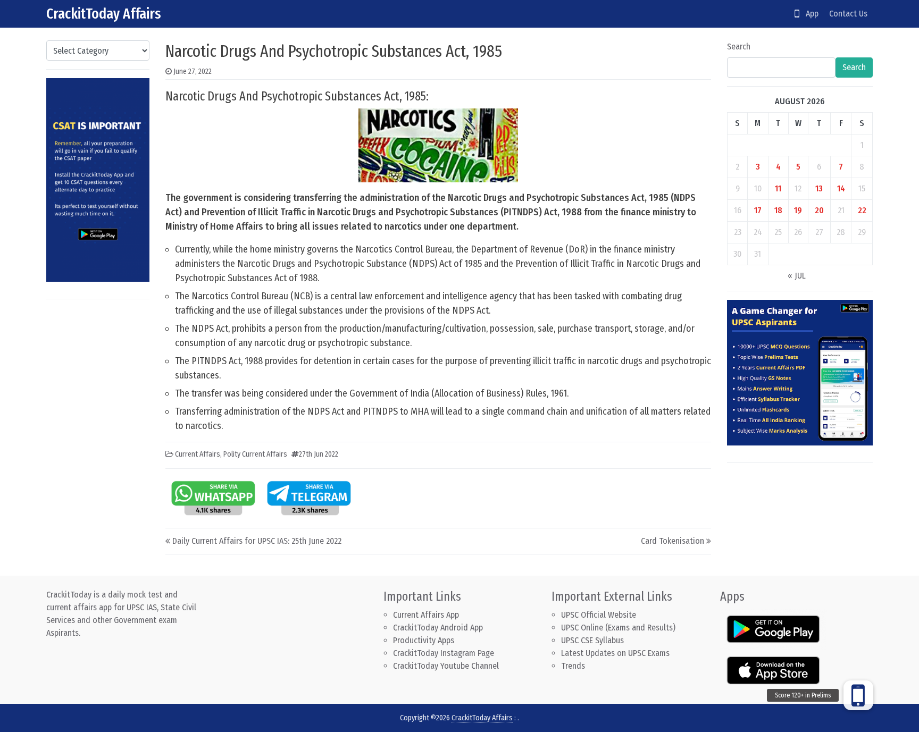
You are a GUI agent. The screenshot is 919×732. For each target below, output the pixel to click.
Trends (573, 666)
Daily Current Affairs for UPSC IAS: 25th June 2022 (256, 541)
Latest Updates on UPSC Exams (615, 653)
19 (798, 210)
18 (778, 210)
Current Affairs (197, 454)
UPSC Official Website (598, 615)
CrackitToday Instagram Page (443, 653)
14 (841, 188)
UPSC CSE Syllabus (593, 640)
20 (819, 210)
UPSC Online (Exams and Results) (618, 627)
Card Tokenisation (672, 541)
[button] (858, 695)
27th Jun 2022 (318, 454)
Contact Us (848, 14)
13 (819, 188)
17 (758, 210)
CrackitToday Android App (438, 627)
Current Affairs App (426, 615)
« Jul (797, 276)
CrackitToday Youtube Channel (446, 666)
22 (862, 210)
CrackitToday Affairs (103, 13)
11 (778, 188)
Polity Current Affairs (255, 454)
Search (738, 46)
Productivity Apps (423, 640)
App (808, 14)
